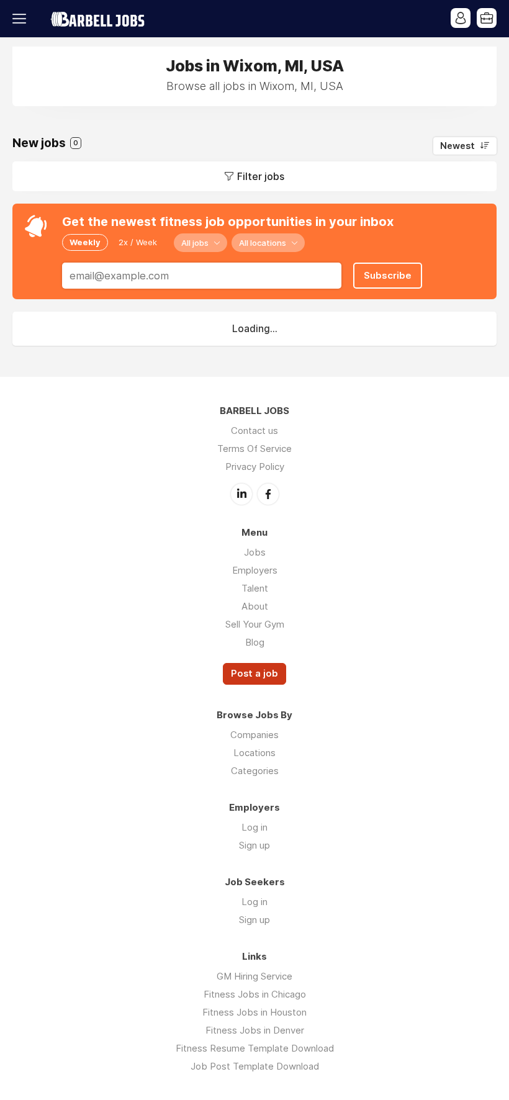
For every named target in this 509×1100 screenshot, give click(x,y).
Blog (254, 642)
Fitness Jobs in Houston (254, 1012)
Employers (254, 570)
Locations (254, 753)
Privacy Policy (254, 466)
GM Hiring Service (254, 976)
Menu (21, 18)
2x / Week (138, 242)
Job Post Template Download (255, 1066)
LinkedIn (241, 494)
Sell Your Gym (254, 624)
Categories (255, 771)
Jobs (255, 552)
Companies (254, 735)
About (254, 606)
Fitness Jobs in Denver (254, 1030)
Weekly (85, 242)
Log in (254, 827)
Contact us (254, 430)
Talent (254, 588)
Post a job (254, 673)
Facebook (268, 494)
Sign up (254, 845)
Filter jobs (260, 176)
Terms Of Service (254, 448)
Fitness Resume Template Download (255, 1048)
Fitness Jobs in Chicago (255, 994)
